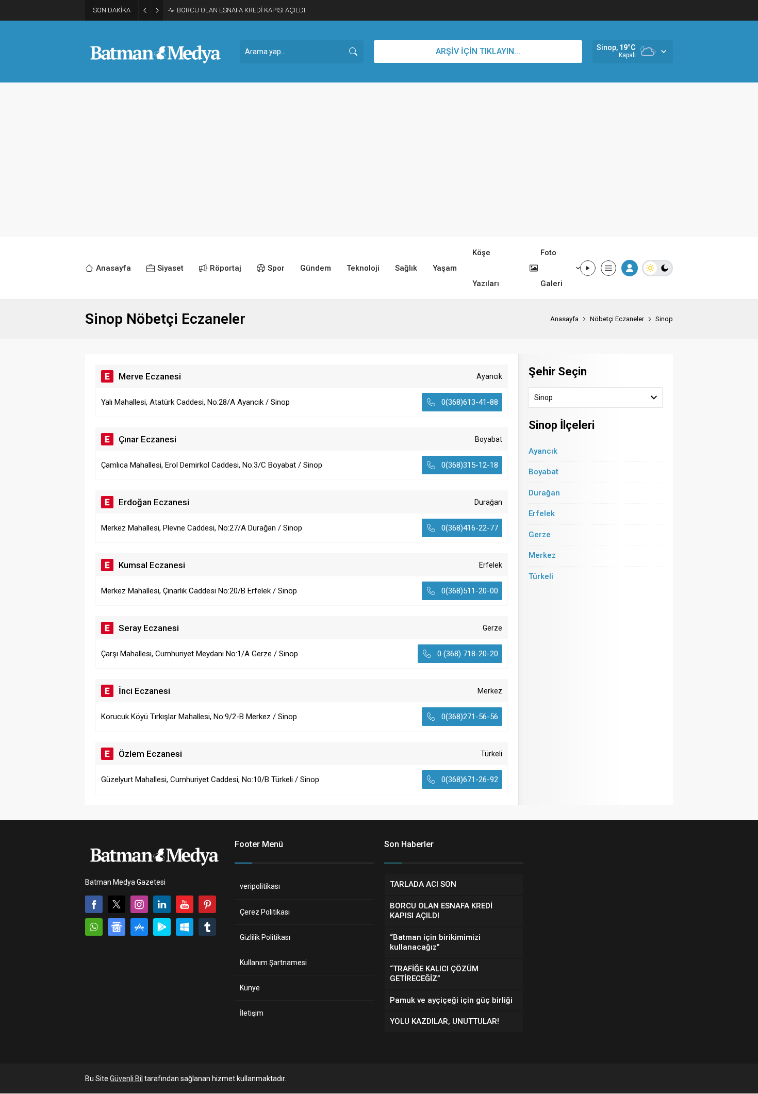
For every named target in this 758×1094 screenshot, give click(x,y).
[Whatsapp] (94, 927)
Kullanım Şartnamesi (273, 962)
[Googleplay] (162, 927)
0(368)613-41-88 (469, 402)
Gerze (540, 534)
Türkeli (541, 576)
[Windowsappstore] (184, 927)
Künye (250, 988)
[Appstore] (139, 927)
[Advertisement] (379, 160)
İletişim (251, 1013)
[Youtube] (184, 904)
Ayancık (543, 451)
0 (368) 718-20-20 (467, 653)
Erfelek (542, 513)
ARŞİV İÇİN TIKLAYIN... (478, 51)
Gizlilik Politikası (265, 937)
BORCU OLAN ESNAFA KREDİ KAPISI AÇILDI (241, 10)
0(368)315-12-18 (469, 465)
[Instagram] (139, 904)
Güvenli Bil (126, 1078)
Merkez (542, 555)
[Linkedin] (162, 904)
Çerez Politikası (265, 912)
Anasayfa (564, 319)
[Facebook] (94, 904)
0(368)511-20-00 (469, 590)
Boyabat (543, 471)
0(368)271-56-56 (469, 716)
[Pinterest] (207, 904)
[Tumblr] (207, 927)
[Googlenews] (116, 927)
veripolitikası (260, 886)
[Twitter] (116, 904)
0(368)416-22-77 (469, 528)
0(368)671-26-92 (469, 779)
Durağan (544, 493)
